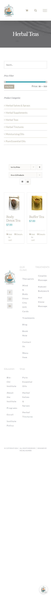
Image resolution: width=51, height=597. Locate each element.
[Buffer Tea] (37, 202)
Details (19, 234)
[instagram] (10, 299)
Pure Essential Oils (16, 141)
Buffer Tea (36, 217)
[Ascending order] (39, 167)
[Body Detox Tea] (14, 202)
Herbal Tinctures (15, 126)
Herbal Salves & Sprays (18, 105)
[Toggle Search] (35, 10)
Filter (9, 86)
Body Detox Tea (13, 219)
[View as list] (27, 181)
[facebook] (10, 292)
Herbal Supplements (16, 112)
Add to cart (10, 237)
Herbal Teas (12, 119)
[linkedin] (10, 306)
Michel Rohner (26, 450)
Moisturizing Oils (15, 134)
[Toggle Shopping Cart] (27, 10)
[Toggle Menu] (45, 10)
